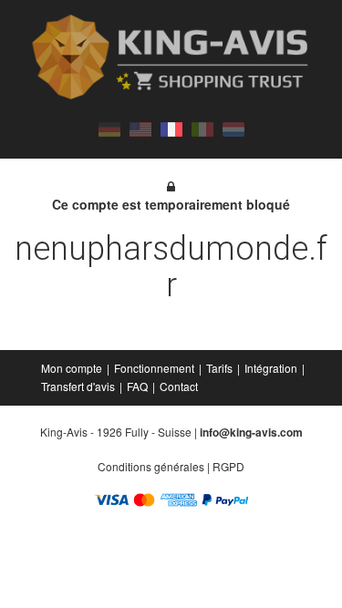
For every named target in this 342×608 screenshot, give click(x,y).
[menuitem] (72, 368)
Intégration (270, 368)
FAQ (137, 386)
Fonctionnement (154, 368)
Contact (179, 386)
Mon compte (71, 368)
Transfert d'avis (78, 386)
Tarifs (219, 368)
